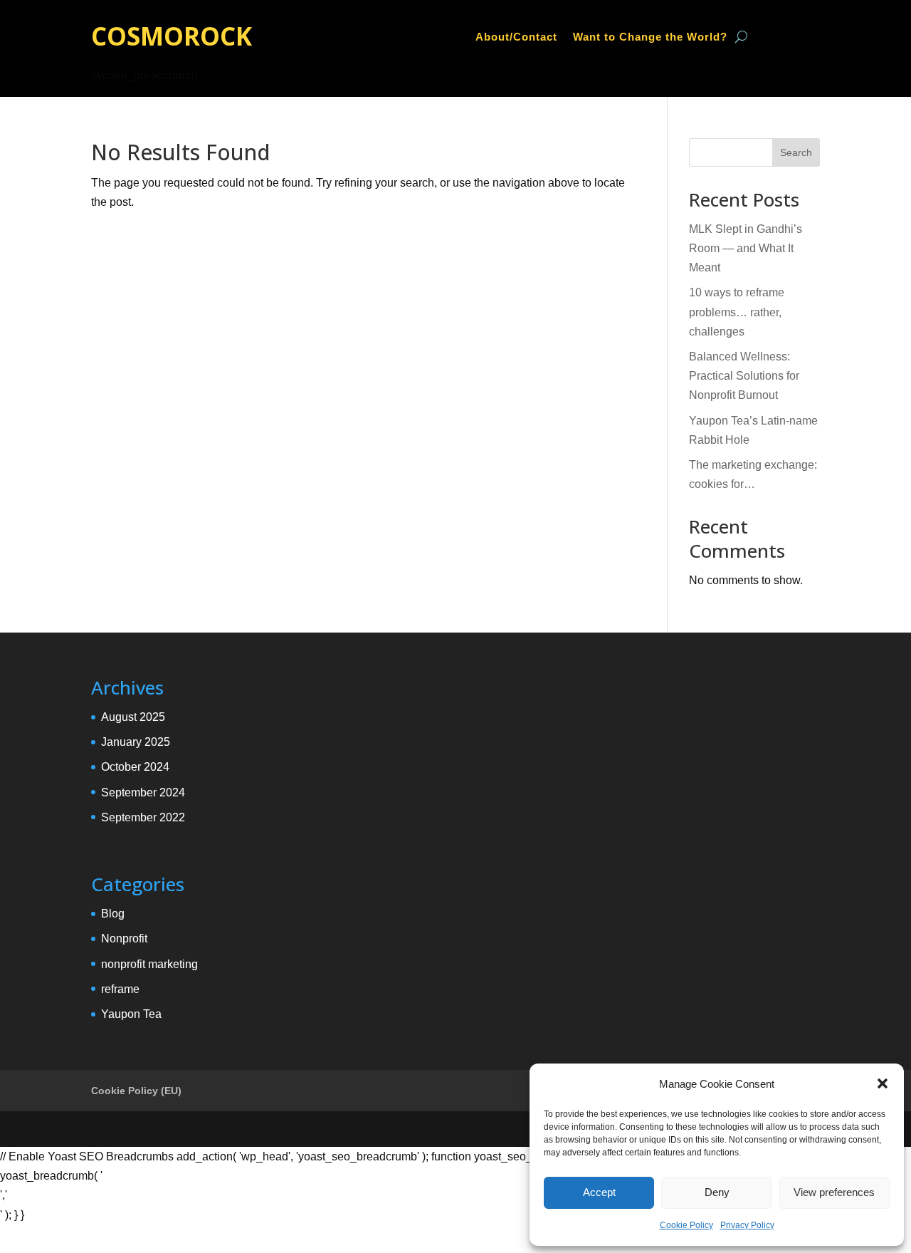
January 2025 (135, 742)
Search (796, 152)
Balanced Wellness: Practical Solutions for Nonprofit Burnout (744, 375)
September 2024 (143, 792)
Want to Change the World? (650, 37)
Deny (717, 1192)
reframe (120, 989)
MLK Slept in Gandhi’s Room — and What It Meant (745, 248)
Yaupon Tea (131, 1014)
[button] (882, 1083)
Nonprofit (124, 938)
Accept (599, 1192)
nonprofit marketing (149, 964)
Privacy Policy (747, 1225)
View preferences (834, 1192)
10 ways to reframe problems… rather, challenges (736, 311)
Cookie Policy (686, 1225)
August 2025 (133, 717)
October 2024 (135, 767)
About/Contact (516, 37)
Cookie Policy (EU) (136, 1090)
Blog (113, 914)
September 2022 (143, 817)
